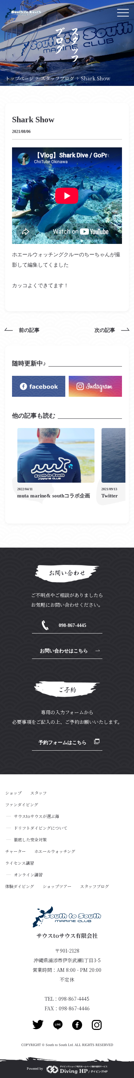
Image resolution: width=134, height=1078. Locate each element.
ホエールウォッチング (54, 851)
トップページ (19, 78)
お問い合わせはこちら (64, 650)
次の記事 (104, 330)
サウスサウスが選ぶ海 (36, 816)
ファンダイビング (21, 804)
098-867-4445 (72, 625)
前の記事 (29, 330)
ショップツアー (57, 886)
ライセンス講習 (19, 863)
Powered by (35, 1068)
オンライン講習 (28, 875)
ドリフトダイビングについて (40, 828)
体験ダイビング (19, 886)
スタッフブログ (57, 78)
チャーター (15, 851)
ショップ (13, 793)
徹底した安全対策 (30, 840)
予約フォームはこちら (62, 742)
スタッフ (38, 793)
